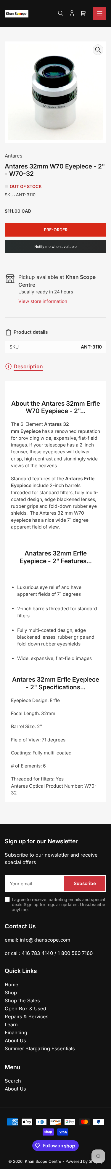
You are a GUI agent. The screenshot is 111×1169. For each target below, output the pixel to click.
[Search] (60, 13)
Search (13, 1081)
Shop (11, 992)
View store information (42, 301)
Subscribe (85, 883)
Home (11, 984)
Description (28, 366)
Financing (16, 1032)
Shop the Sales (22, 1000)
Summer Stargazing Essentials (40, 1048)
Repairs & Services (27, 1016)
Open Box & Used (25, 1008)
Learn (11, 1024)
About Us (15, 1040)
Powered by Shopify (84, 1161)
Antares (13, 156)
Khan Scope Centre (43, 1161)
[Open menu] (99, 13)
